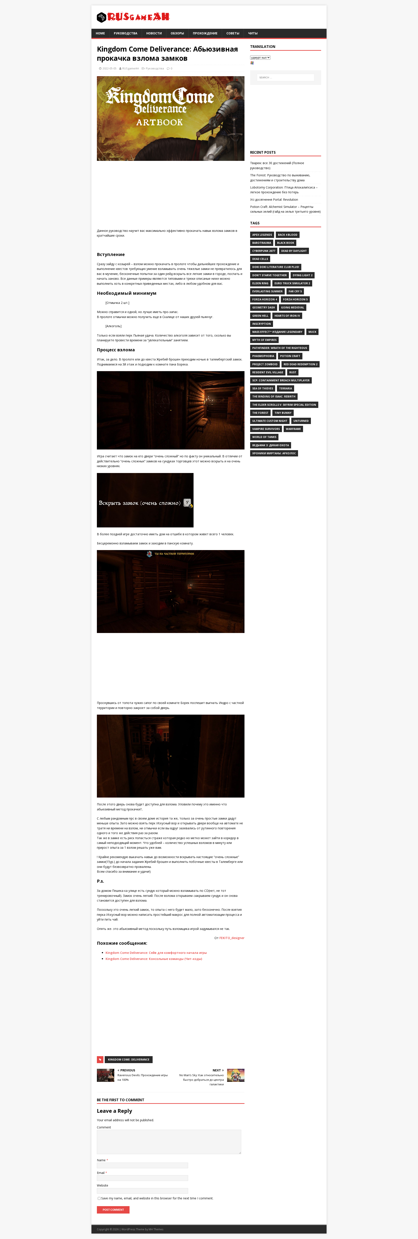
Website (102, 1185)
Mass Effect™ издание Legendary (277, 332)
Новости (154, 33)
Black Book (285, 243)
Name (101, 1160)
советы (232, 33)
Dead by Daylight (294, 251)
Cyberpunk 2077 (263, 251)
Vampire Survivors (266, 429)
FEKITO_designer (231, 938)
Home (100, 33)
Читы (253, 33)
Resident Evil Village (267, 372)
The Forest (260, 413)
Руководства (125, 33)
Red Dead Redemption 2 (300, 364)
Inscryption (261, 324)
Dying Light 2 (302, 275)
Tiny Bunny (283, 413)
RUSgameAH (130, 68)
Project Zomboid (265, 364)
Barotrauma (261, 243)
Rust (292, 372)
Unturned (301, 421)
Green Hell (260, 316)
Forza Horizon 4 (264, 299)
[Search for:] (286, 77)
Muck (312, 332)
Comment (104, 1127)
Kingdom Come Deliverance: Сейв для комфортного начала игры (156, 953)
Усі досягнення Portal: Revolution (274, 199)
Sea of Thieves (262, 388)
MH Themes (156, 1229)
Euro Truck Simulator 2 (292, 283)
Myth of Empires (264, 340)
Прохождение (205, 33)
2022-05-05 (109, 68)
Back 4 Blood (287, 235)
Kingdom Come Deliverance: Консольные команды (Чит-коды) (154, 959)
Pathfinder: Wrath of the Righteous (279, 348)
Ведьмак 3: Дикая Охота (270, 445)
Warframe (293, 429)
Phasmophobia (263, 356)
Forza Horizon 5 (295, 299)
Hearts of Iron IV (287, 316)
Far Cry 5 (295, 291)
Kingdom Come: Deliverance (128, 1059)
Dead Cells (260, 259)
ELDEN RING (260, 283)
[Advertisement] (170, 195)
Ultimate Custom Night (269, 421)
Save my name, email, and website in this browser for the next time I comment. (157, 1198)
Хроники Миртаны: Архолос (274, 453)
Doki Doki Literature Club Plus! (275, 267)
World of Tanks (264, 437)
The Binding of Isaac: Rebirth (273, 396)
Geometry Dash (263, 307)
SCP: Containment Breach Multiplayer (281, 380)
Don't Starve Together (269, 275)
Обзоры (177, 33)
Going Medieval (292, 307)
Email (101, 1173)
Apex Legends (262, 235)
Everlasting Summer (267, 291)
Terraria (285, 388)
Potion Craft (290, 356)
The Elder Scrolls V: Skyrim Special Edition (284, 405)
